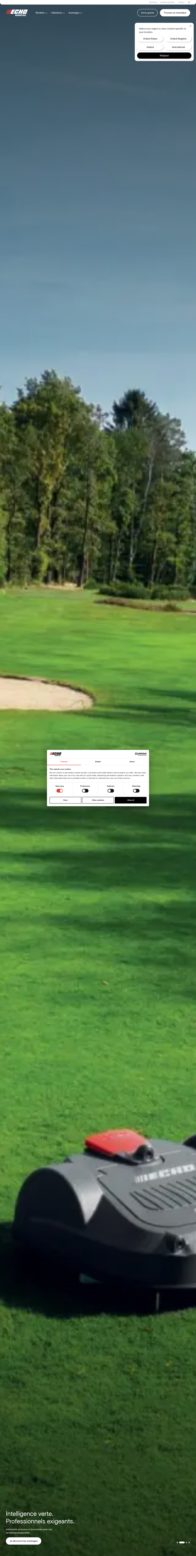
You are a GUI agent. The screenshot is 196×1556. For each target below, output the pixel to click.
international (178, 47)
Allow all (130, 800)
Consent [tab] (64, 762)
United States (150, 38)
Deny (65, 800)
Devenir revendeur (167, 2)
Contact (181, 2)
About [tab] (132, 762)
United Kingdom (178, 38)
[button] (179, 1542)
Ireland (150, 47)
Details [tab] (98, 762)
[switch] (85, 791)
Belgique (164, 55)
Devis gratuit (147, 12)
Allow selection (98, 800)
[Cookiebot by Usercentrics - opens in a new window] (137, 754)
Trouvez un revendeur (175, 12)
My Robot (153, 2)
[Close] (190, 26)
